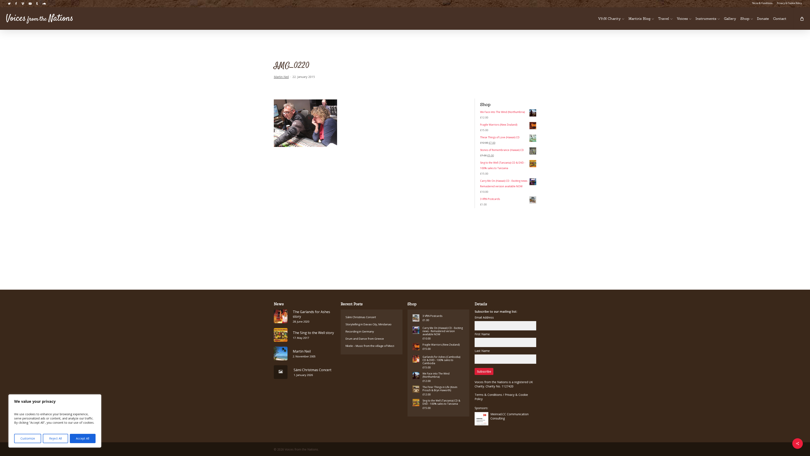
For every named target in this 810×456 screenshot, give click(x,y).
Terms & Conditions (488, 395)
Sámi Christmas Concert (361, 317)
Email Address (484, 317)
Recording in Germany (360, 331)
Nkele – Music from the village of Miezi (370, 346)
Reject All (55, 438)
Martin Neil (281, 77)
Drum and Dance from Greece (365, 339)
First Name (482, 334)
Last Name (482, 351)
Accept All (82, 438)
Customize (27, 438)
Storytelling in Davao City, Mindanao (369, 324)
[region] (54, 421)
